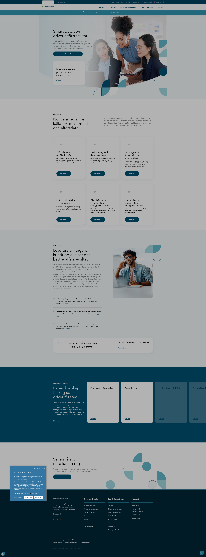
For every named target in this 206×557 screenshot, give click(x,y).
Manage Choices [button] (17, 497)
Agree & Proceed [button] (39, 497)
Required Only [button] (28, 497)
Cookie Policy (34, 493)
